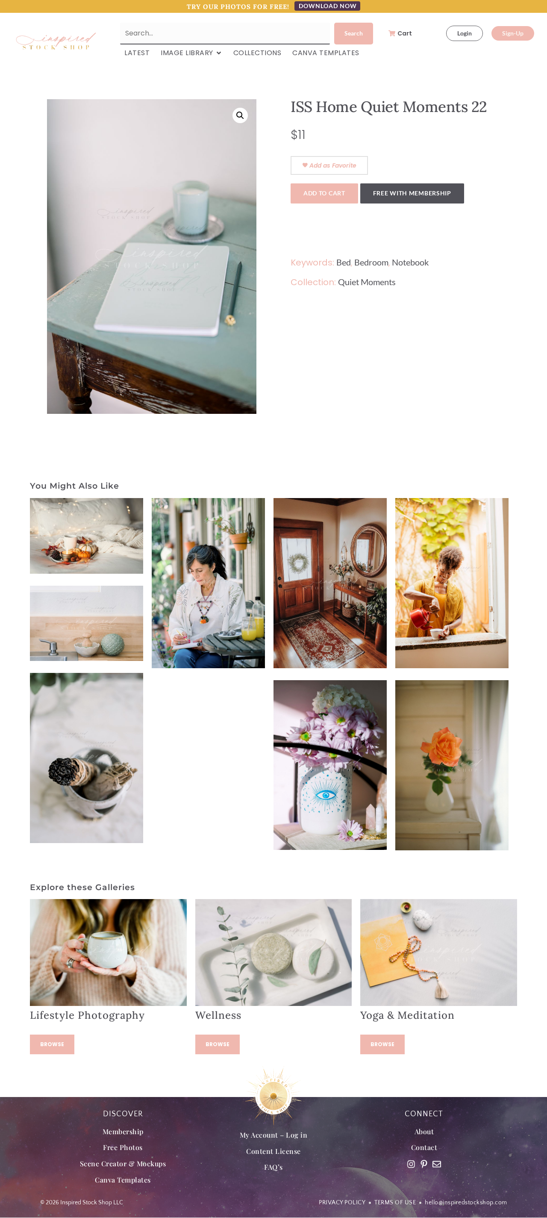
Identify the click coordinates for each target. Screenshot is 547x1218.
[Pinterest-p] (424, 1164)
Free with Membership (412, 193)
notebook (410, 262)
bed (343, 262)
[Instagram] (411, 1164)
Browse (52, 1044)
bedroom (371, 262)
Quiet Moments (367, 282)
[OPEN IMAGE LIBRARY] (218, 53)
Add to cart (324, 193)
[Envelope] (436, 1164)
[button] (240, 115)
